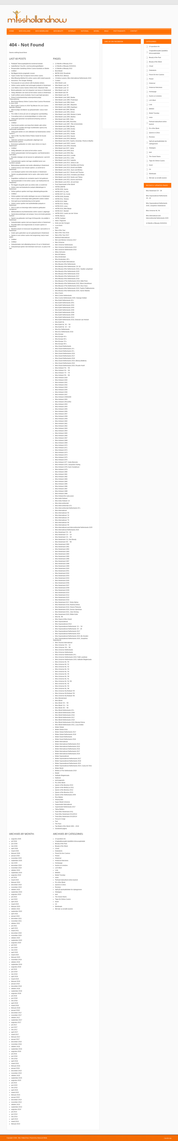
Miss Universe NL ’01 (62, 664)
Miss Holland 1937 (61, 394)
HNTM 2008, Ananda (62, 196)
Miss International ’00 (62, 513)
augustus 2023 (16, 894)
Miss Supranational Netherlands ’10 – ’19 (68, 626)
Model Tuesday (154, 113)
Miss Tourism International (63, 642)
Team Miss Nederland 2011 (64, 812)
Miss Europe (59, 334)
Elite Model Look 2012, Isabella (65, 160)
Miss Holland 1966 (61, 435)
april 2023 (14, 901)
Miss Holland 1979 (61, 469)
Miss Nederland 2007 (62, 585)
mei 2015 (14, 1087)
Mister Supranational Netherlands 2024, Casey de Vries (73, 766)
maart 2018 (15, 1005)
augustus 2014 (16, 1109)
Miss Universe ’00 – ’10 (62, 645)
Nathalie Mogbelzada (62, 775)
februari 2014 (15, 1124)
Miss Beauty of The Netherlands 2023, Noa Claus (71, 286)
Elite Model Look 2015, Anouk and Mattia (68, 167)
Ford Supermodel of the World (65, 184)
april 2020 (14, 952)
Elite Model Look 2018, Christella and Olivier (69, 175)
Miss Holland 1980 (61, 472)
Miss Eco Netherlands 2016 (64, 332)
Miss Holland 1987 (61, 489)
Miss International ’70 (62, 520)
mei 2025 (14, 863)
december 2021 (16, 918)
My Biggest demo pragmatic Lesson (23, 73)
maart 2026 (15, 851)
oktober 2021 (15, 923)
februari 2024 (15, 882)
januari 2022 (15, 916)
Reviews (152, 137)
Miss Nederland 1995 (62, 556)
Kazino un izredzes (155, 96)
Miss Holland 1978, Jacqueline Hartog (67, 464)
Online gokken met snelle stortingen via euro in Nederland (30, 196)
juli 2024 (14, 877)
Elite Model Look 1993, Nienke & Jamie (68, 114)
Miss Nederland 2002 (62, 573)
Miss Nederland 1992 (62, 549)
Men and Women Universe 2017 (65, 240)
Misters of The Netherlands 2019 (66, 770)
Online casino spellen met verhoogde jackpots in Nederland (31, 85)
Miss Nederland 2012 (62, 595)
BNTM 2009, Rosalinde (62, 73)
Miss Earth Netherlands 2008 (64, 312)
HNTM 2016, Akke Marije (63, 208)
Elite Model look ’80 (61, 92)
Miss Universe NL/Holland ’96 (65, 696)
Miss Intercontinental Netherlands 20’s (67, 508)
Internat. (72, 31)
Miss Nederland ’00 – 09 (63, 532)
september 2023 (16, 892)
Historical (152, 83)
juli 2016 (14, 1054)
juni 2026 (14, 844)
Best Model (58, 71)
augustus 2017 (16, 1022)
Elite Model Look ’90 (62, 95)
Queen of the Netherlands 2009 (65, 795)
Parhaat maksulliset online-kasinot (66, 880)
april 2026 (14, 848)
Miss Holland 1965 (61, 433)
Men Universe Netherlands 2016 (66, 249)
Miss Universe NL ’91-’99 (63, 681)
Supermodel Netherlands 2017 (65, 807)
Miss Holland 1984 (61, 481)
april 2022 (14, 914)
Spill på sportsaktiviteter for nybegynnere (68, 889)
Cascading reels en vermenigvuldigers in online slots (28, 116)
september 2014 (16, 1107)
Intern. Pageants (60, 220)
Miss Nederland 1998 (62, 563)
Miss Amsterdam (60, 257)
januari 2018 (15, 1010)
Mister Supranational (62, 756)
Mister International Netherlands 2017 (67, 751)
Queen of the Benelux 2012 (64, 790)
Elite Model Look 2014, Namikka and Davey (69, 165)
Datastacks (152, 70)
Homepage (152, 92)
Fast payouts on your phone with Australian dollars (27, 83)
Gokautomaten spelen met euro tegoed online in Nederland (30, 222)
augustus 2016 (16, 1051)
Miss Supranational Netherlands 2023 (67, 634)
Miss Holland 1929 (61, 377)
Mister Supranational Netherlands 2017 (68, 758)
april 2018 (14, 1003)
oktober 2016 (15, 1046)
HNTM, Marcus (60, 216)
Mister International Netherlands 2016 (67, 749)
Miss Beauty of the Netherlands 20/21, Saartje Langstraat (74, 269)
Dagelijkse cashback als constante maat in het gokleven (29, 178)
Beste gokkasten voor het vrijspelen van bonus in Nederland (31, 90)
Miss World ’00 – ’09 (61, 703)
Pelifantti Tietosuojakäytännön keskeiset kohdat (27, 63)
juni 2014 (14, 1114)
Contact (133, 31)
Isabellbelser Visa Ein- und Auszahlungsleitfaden (27, 66)
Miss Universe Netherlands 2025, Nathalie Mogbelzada (73, 659)
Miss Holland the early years (64, 496)
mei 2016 (14, 1058)
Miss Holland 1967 (61, 438)
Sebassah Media (42, 1138)
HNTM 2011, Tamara (62, 199)
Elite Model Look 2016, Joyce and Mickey (68, 170)
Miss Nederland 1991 (62, 547)
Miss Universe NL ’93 (62, 686)
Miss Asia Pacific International (65, 262)
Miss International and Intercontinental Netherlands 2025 (73, 527)
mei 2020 (14, 950)
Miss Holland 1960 (61, 421)
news (151, 117)
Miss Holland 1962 (61, 426)
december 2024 (16, 865)
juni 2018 (14, 998)
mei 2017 (14, 1029)
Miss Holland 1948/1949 (63, 397)
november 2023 (16, 887)
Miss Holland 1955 (61, 409)
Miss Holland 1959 (61, 419)
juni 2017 (14, 1027)
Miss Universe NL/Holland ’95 (65, 693)
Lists (150, 104)
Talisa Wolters (59, 809)
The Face (58, 824)
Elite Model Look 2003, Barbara (65, 138)
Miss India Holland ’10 (62, 501)
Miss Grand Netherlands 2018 (65, 358)
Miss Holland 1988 (61, 491)
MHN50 (151, 109)
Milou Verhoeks (60, 252)
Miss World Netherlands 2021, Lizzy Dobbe (69, 725)
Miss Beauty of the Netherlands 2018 (67, 278)
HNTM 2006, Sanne (61, 189)
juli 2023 (14, 897)
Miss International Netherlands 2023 (67, 530)
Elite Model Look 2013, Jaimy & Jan (67, 163)
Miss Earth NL (59, 322)
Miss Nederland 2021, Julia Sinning (67, 612)
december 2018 (16, 986)
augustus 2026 (16, 839)
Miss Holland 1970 (61, 445)
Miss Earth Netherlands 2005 (64, 307)
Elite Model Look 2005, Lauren (65, 143)
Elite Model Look (60, 83)
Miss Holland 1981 (61, 474)
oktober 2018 (15, 988)
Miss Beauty (58, 31)
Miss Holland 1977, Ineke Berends (66, 462)
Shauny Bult (59, 799)
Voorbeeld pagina (61, 828)
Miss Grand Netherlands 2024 (65, 363)
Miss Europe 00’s (60, 336)
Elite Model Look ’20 (62, 90)
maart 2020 (15, 955)
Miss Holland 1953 (61, 404)
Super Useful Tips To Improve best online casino (27, 76)
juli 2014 (14, 1112)
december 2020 (16, 933)
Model (96, 31)
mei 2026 (14, 846)
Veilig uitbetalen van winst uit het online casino (26, 150)
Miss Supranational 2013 (63, 624)
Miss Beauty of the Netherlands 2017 (67, 276)
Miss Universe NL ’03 (62, 669)
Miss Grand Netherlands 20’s (64, 351)
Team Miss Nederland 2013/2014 (66, 816)
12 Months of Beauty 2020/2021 (156, 223)
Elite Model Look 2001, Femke (65, 134)
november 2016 (16, 1044)
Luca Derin (58, 225)
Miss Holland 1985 (61, 484)
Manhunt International (62, 237)
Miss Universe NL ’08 (62, 676)
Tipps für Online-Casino (157, 161)
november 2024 (16, 868)
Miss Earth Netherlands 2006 (64, 310)
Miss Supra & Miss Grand (63, 619)
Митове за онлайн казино (158, 178)
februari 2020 (15, 957)
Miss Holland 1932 (61, 385)
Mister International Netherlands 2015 (67, 746)
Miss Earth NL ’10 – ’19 (62, 327)
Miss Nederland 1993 (62, 551)
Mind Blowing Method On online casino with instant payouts (30, 78)
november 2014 (16, 1102)
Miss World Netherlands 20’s (64, 710)
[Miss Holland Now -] (37, 23)
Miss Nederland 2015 (62, 597)
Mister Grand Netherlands (63, 737)
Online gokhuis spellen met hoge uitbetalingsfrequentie (29, 191)
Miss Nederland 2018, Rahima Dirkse (67, 605)
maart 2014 (15, 1121)
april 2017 (14, 1032)
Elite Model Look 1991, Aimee (65, 112)
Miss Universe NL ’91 (62, 679)
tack (150, 152)
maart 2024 (15, 880)
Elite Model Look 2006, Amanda (65, 146)
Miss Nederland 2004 (62, 578)
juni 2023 (14, 899)
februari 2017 (15, 1037)
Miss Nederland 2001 (62, 571)
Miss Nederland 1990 (62, 544)
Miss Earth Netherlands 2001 (64, 303)
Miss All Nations (60, 254)
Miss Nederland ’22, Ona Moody (65, 539)
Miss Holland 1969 (61, 443)
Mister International (61, 741)
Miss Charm (59, 293)
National (85, 31)
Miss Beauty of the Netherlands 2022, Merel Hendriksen (73, 283)
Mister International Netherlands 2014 (67, 744)
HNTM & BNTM (60, 187)
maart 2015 (15, 1092)
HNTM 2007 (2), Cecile (62, 194)
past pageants (119, 31)
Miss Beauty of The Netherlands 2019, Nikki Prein (71, 281)
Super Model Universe (62, 802)
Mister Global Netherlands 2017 (65, 732)
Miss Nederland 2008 (62, 588)
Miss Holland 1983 (61, 479)
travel (151, 165)
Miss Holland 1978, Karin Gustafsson (67, 467)
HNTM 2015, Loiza (61, 206)
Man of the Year (60, 230)
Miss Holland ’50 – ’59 (62, 368)
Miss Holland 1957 (61, 414)
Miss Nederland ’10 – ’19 (63, 534)
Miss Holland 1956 (61, 411)
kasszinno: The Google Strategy (21, 80)
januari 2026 (15, 856)
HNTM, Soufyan (60, 218)
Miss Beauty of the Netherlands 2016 (67, 274)
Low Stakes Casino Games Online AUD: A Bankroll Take (29, 88)
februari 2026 (15, 853)
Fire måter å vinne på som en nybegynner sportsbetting (29, 114)
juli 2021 (14, 926)
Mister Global (59, 727)
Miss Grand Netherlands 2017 (65, 356)
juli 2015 (14, 1083)
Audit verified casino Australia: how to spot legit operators (30, 95)
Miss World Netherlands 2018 (65, 720)
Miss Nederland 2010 (62, 592)
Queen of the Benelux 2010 (64, 785)
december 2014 (16, 1100)
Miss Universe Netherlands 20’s (65, 655)
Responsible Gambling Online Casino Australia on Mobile (30, 68)
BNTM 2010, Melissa (62, 76)
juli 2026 (14, 841)
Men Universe (59, 242)
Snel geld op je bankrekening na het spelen (25, 201)
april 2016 (14, 1061)
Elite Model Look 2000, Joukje (65, 131)
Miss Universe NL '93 (153, 210)
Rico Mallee (59, 797)
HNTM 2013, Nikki (61, 201)
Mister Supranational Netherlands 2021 (68, 763)
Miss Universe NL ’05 (62, 674)
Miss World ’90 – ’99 (61, 708)
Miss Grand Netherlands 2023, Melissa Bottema (70, 361)
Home (11, 31)
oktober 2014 (15, 1104)
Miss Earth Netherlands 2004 (64, 305)
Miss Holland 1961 (61, 423)
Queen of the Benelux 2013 (64, 792)
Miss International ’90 (62, 525)
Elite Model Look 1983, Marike (65, 97)
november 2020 (16, 935)
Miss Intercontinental (62, 503)
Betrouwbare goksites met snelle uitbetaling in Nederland (30, 165)
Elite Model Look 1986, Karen (65, 102)
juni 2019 (14, 972)
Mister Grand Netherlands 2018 (65, 739)
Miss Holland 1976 (61, 460)
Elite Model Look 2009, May (64, 153)
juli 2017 (14, 1025)
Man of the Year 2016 (62, 233)
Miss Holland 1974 (61, 455)
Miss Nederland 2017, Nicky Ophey (66, 602)
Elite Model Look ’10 (62, 88)
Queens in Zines (154, 133)
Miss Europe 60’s (60, 339)
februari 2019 (15, 981)
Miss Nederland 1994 (62, 554)
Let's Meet (152, 100)
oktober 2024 (15, 870)
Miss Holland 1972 (61, 450)
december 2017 (16, 1013)
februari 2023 (15, 906)
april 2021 (14, 928)
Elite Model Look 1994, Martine (65, 117)
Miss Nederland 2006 (62, 583)
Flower (151, 79)
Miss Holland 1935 (61, 390)
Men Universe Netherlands (64, 245)
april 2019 (14, 976)
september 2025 (16, 860)
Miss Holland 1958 (61, 416)
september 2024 (16, 873)
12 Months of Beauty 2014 (63, 63)
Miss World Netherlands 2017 (65, 717)
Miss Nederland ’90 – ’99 (63, 542)
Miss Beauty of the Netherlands (65, 264)
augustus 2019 (16, 967)
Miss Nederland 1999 (62, 566)
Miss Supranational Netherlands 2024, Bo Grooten (71, 636)
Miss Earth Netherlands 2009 (64, 315)
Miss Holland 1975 (61, 457)
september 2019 (16, 964)
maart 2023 (15, 904)
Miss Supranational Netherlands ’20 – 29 (68, 629)
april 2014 (14, 1119)
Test (56, 821)
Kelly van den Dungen (62, 223)
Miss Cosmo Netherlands (63, 295)
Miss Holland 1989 (61, 493)
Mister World (59, 768)
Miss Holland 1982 (61, 477)
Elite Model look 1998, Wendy (65, 126)
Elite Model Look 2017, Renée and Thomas (69, 172)
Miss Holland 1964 (61, 431)
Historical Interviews (155, 87)
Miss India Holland (61, 498)
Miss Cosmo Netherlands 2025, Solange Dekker (71, 298)
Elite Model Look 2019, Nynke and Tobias (68, 177)
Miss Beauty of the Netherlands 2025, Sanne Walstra (72, 291)
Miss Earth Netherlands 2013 (64, 317)
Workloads (152, 174)
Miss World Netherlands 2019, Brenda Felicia (70, 722)
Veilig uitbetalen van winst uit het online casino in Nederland (31, 92)
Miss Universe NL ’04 (62, 671)
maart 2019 (15, 979)
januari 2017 (15, 1039)
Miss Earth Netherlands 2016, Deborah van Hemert (72, 320)
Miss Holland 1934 (61, 387)
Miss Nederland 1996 (62, 559)
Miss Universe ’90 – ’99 (62, 647)
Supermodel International (63, 804)
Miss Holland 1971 (61, 448)
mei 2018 (14, 1001)
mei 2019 (14, 974)
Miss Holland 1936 (61, 392)
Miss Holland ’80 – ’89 (62, 375)
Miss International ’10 (62, 515)
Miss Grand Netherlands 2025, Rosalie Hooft (70, 365)
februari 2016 (15, 1066)
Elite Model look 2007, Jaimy (64, 148)
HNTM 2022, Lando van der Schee (66, 213)
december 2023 (16, 885)
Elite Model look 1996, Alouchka (65, 121)
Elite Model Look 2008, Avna (64, 150)
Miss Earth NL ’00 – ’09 (62, 324)
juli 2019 (14, 969)
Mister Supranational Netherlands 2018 (68, 761)
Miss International (61, 510)
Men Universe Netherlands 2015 (66, 247)
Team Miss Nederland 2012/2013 (66, 814)
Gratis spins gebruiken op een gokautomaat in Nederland (30, 233)
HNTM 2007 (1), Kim (62, 192)
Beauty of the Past (155, 57)
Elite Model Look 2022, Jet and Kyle (67, 182)
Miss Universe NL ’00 (62, 662)
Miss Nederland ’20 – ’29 (63, 537)
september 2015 (16, 1078)
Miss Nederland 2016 (62, 600)
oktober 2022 (15, 909)
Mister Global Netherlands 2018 (65, 734)
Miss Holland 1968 (61, 440)
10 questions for (154, 46)
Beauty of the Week (155, 62)
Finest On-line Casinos (156, 74)
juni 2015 (14, 1085)
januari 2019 (15, 984)
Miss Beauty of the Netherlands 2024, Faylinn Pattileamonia (74, 288)
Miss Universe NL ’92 (62, 684)
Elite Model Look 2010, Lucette (65, 155)
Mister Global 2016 (61, 729)
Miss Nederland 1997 (62, 561)
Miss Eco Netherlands (62, 329)
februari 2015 (15, 1095)
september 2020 (16, 940)
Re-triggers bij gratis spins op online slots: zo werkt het (29, 185)
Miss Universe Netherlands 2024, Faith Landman (71, 657)
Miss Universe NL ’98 (62, 688)
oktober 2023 (15, 889)
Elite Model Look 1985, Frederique (66, 100)
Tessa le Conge (60, 819)
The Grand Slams (155, 156)
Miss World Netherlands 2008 (65, 712)
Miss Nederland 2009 (62, 590)
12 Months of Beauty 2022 (63, 68)
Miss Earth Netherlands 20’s (64, 300)
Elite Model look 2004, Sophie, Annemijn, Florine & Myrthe (74, 141)
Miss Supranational (61, 621)
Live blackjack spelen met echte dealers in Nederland (28, 172)
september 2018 (16, 991)
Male (106, 31)
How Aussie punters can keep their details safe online (28, 125)
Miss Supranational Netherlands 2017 (67, 631)
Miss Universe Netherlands (64, 650)
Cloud (151, 66)
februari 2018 (15, 1008)
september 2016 (16, 1049)
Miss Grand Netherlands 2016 (65, 353)
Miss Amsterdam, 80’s (62, 259)
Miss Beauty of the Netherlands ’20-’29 (68, 266)
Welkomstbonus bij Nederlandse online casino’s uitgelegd (30, 212)
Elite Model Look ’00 (62, 85)
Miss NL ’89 (59, 617)
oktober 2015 (15, 1075)
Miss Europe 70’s (60, 341)
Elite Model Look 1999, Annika (65, 129)
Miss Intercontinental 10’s (63, 505)
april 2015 (14, 1090)
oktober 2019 (15, 962)
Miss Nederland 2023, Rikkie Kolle (66, 614)
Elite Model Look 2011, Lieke (64, 158)
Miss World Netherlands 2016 (65, 715)
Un (150, 169)
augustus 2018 (16, 993)
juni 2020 (14, 947)
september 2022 (16, 911)
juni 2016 (14, 1056)
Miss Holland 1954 (61, 406)
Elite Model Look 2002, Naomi (65, 136)
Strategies (152, 148)
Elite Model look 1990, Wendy (65, 109)
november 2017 (16, 1015)
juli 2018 (14, 996)
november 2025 (16, 858)
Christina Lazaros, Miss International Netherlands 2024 (73, 78)
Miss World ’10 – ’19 (61, 705)
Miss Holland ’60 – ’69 (62, 370)
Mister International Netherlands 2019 (67, 754)
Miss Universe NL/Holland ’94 (65, 691)
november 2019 (16, 959)
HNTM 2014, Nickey (61, 204)
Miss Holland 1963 (61, 428)
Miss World (58, 700)
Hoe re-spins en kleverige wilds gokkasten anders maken (30, 199)
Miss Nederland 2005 (62, 580)
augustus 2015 (16, 1080)
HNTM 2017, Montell (62, 211)
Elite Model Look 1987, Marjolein (66, 105)
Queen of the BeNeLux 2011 (64, 787)
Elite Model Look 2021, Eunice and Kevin (68, 179)
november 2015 (16, 1073)
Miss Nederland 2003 (62, 576)
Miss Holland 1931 (61, 382)
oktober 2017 (15, 1017)
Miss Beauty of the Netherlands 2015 (67, 271)
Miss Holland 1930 (61, 380)
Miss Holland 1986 (61, 486)
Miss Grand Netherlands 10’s (64, 348)
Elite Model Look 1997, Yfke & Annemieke (69, 124)
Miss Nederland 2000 (62, 568)
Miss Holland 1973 (61, 452)
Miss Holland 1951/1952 (63, 402)
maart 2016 (15, 1063)
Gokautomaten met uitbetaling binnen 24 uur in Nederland (30, 244)
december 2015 (16, 1071)
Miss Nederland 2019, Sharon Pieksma (68, 607)
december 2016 (16, 1042)
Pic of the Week (154, 128)
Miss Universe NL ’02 (62, 667)
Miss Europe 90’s (60, 344)
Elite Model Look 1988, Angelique (66, 107)
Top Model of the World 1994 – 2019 (67, 826)
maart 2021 (15, 930)
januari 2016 (15, 1068)
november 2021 (16, 921)
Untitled (13, 71)
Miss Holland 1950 (61, 399)
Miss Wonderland (61, 698)
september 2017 (16, 1020)
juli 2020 (14, 945)
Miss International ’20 (62, 518)
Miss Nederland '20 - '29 (154, 191)
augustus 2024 (16, 875)
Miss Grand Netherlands (63, 346)
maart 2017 (15, 1034)
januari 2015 (15, 1097)
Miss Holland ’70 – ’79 (62, 373)
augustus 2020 (16, 943)
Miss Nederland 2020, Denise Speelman (68, 609)
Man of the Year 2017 (62, 235)
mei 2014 (14, 1116)
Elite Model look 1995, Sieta (64, 119)
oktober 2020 (15, 938)
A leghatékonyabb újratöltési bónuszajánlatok (70, 841)
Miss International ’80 (62, 522)
